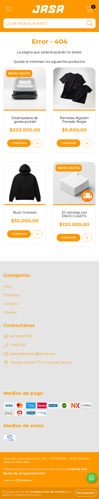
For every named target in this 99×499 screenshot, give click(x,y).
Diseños (9, 312)
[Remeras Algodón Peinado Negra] (87, 143)
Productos (11, 295)
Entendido (86, 493)
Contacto (10, 304)
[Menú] (8, 9)
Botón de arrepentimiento (24, 473)
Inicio (7, 286)
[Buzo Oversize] (37, 234)
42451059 (17, 345)
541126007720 (21, 336)
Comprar (68, 143)
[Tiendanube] (17, 481)
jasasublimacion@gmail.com (33, 354)
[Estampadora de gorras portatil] (37, 143)
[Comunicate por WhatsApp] (91, 478)
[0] (89, 10)
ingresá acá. (78, 469)
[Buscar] (89, 23)
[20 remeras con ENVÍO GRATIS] (87, 238)
